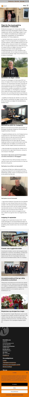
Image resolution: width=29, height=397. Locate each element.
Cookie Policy (8, 394)
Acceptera (14, 384)
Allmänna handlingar (7, 366)
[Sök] (28, 1)
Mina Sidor (17, 1)
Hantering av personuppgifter (17, 394)
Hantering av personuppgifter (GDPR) (11, 364)
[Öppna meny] (26, 6)
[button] (27, 372)
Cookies (5, 360)
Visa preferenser (14, 391)
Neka (14, 388)
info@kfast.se (6, 355)
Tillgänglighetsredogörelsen (9, 362)
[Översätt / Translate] (26, 1)
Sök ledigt (22, 1)
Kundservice (11, 1)
